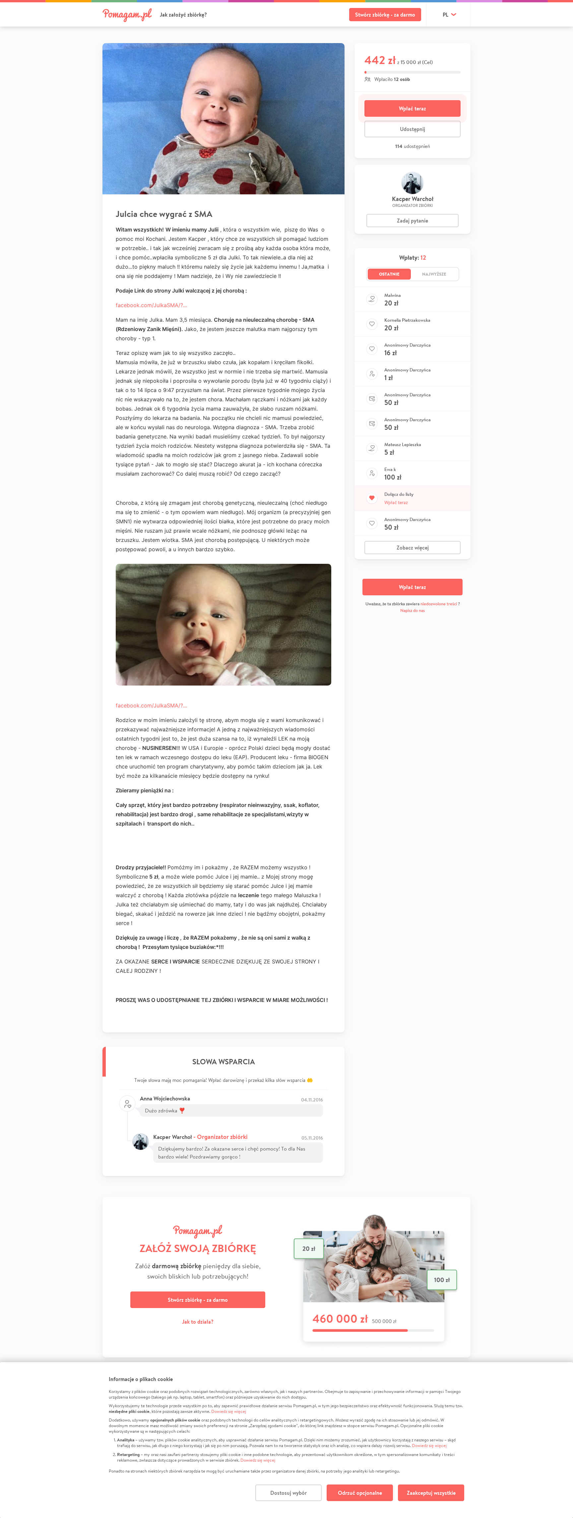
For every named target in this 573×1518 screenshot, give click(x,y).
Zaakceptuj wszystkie (431, 1492)
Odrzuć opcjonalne (360, 1492)
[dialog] (286, 1440)
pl (445, 14)
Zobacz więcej (413, 547)
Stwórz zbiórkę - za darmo (385, 14)
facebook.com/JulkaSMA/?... (151, 305)
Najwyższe (434, 274)
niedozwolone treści (438, 604)
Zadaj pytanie (412, 220)
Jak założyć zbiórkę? (183, 14)
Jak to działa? (198, 1321)
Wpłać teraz (412, 108)
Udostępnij (412, 129)
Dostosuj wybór (288, 1492)
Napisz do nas (412, 610)
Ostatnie (389, 274)
